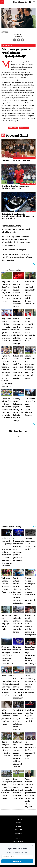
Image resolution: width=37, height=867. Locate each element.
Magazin (18, 830)
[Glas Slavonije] (2, 3)
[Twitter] (14, 40)
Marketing (18, 838)
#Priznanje (12, 128)
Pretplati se (17, 861)
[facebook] (22, 40)
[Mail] (18, 40)
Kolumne (18, 833)
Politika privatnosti (18, 841)
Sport (18, 823)
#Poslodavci (24, 128)
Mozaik (18, 826)
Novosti (18, 819)
